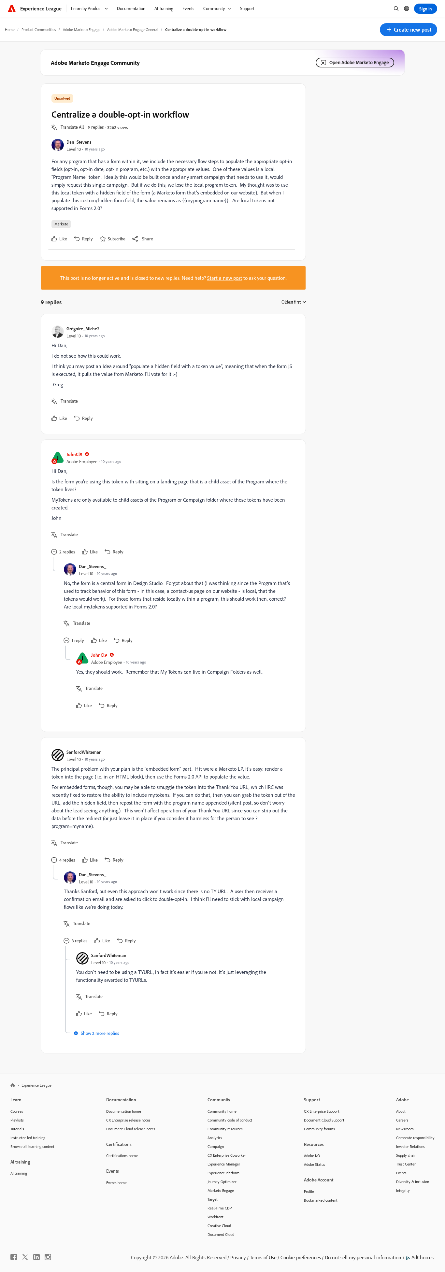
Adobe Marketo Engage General (132, 29)
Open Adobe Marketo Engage (359, 62)
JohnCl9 (74, 454)
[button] (408, 29)
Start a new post (224, 278)
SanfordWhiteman (84, 752)
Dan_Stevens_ (80, 142)
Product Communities (39, 29)
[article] (171, 373)
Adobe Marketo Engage (81, 29)
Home (10, 29)
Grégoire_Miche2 (82, 328)
